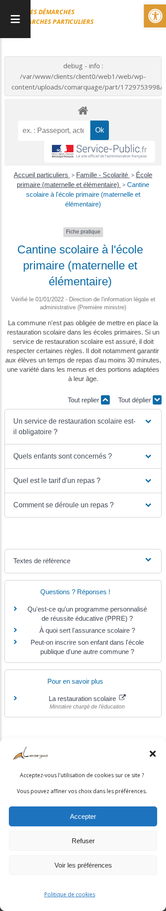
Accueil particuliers (42, 175)
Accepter (83, 816)
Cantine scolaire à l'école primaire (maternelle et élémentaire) (88, 194)
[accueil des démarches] (83, 110)
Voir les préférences (83, 865)
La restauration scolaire (83, 698)
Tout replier (84, 400)
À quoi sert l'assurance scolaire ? (87, 630)
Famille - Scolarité (103, 175)
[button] (152, 753)
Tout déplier (135, 400)
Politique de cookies (69, 894)
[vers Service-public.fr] (99, 152)
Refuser (83, 841)
